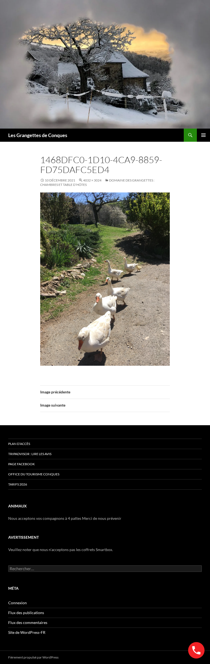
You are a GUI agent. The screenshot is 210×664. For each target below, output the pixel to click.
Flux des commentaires (27, 622)
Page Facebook (21, 464)
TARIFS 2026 (17, 484)
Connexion (17, 602)
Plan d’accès (19, 444)
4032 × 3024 (92, 180)
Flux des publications (26, 612)
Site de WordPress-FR (26, 632)
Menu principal (203, 135)
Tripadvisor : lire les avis (29, 454)
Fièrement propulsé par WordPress (33, 657)
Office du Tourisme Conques (33, 474)
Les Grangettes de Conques (37, 135)
